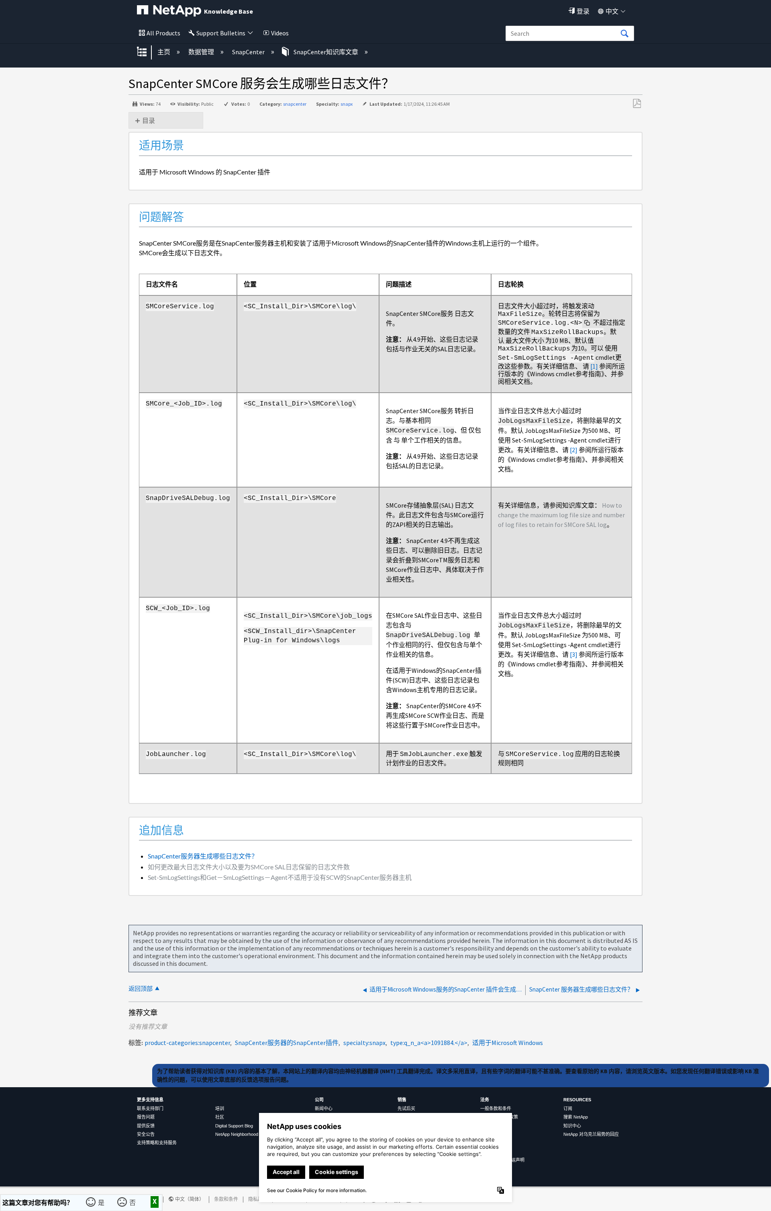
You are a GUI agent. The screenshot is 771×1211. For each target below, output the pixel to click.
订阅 (567, 1108)
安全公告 (146, 1134)
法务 (484, 1099)
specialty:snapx (364, 1043)
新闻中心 (323, 1108)
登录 (583, 11)
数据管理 (201, 52)
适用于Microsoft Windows (507, 1043)
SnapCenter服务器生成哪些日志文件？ (203, 856)
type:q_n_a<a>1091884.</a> (428, 1043)
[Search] (624, 33)
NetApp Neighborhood (236, 1134)
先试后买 (406, 1108)
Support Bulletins (220, 33)
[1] (594, 366)
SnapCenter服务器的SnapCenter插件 (287, 1043)
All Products (163, 33)
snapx (347, 104)
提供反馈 (146, 1125)
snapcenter (294, 104)
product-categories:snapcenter (187, 1043)
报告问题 (146, 1117)
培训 (219, 1108)
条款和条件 (226, 1199)
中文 (612, 11)
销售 (402, 1099)
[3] (573, 654)
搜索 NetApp (575, 1117)
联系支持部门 (150, 1108)
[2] (573, 450)
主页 (164, 52)
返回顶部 (140, 988)
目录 (148, 121)
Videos (280, 33)
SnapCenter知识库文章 (325, 52)
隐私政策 (257, 1199)
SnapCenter (249, 52)
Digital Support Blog (234, 1125)
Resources (577, 1099)
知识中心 (572, 1125)
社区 (219, 1117)
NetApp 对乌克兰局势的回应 (591, 1134)
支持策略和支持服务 (157, 1142)
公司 (319, 1099)
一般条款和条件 (495, 1108)
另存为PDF (636, 104)
